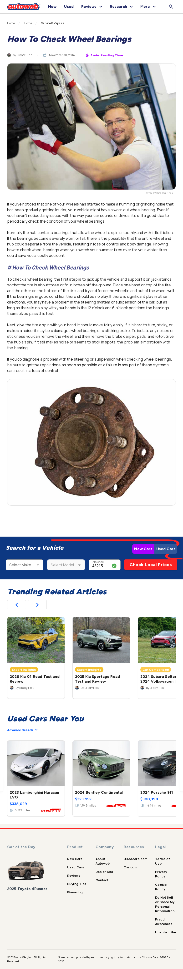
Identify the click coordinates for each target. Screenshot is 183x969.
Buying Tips (76, 884)
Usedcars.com (135, 859)
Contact (102, 880)
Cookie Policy (161, 886)
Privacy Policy (161, 874)
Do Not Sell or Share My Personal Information (164, 904)
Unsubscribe (165, 932)
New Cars (143, 549)
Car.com (130, 867)
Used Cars (165, 549)
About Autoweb (103, 861)
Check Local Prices (151, 564)
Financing (75, 892)
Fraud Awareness (164, 921)
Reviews (73, 875)
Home (11, 23)
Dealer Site (104, 872)
